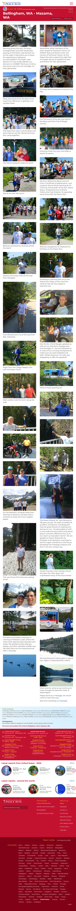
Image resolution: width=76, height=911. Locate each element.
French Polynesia (60, 861)
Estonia (51, 858)
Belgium (29, 850)
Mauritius (22, 876)
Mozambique (33, 879)
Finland (43, 861)
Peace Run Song (65, 820)
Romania (55, 886)
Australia (35, 848)
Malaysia (39, 873)
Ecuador (30, 858)
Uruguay (55, 899)
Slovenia (64, 891)
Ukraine (35, 899)
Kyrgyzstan (58, 868)
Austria (42, 848)
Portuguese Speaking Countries (29, 886)
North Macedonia (55, 881)
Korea (50, 868)
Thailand (39, 897)
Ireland (62, 866)
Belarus (21, 850)
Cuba (47, 855)
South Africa (36, 894)
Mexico (29, 876)
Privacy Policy (64, 826)
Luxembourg (56, 871)
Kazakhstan (29, 868)
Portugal (63, 884)
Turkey (63, 897)
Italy (68, 866)
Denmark (22, 858)
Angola (42, 845)
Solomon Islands (24, 894)
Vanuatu (63, 899)
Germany (22, 863)
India (47, 866)
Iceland (40, 866)
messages (63, 701)
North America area (41, 881)
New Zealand (23, 881)
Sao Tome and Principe (50, 889)
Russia (62, 886)
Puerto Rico (46, 886)
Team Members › (57, 18)
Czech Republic (63, 855)
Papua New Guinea (31, 884)
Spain (61, 894)
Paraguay (42, 884)
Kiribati (43, 868)
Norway (66, 881)
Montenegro (23, 879)
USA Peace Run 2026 (63, 840)
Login (70, 904)
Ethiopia (67, 858)
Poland (55, 884)
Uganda (28, 899)
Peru (49, 884)
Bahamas (50, 848)
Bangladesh (59, 848)
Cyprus (53, 855)
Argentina (59, 845)
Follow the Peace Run (44, 803)
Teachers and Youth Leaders (46, 806)
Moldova (46, 876)
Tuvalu (21, 899)
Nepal (50, 879)
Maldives (47, 873)
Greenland (54, 863)
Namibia (43, 879)
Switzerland (23, 897)
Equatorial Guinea (41, 858)
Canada (42, 853)
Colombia (22, 855)
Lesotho (21, 871)
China (65, 853)
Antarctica (50, 845)
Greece (46, 863)
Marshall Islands (63, 873)
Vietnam (21, 902)
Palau (21, 884)
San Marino (37, 889)
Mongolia (62, 876)
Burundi (35, 853)
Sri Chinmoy (64, 813)
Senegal (63, 889)
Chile (59, 853)
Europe (21, 861)
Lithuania (47, 871)
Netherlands (58, 879)
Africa (21, 845)
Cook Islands (31, 855)
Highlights (63, 806)
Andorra (35, 845)
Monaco (54, 876)
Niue (31, 881)
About (62, 803)
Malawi (31, 873)
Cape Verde (51, 853)
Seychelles (28, 891)
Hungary (33, 866)
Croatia (40, 855)
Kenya (37, 868)
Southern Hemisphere (49, 894)
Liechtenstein (37, 871)
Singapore (48, 891)
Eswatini (59, 858)
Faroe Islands (30, 861)
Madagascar (23, 873)
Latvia (66, 868)
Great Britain (38, 863)
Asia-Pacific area (24, 848)
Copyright (63, 830)
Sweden (67, 894)
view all (72, 763)
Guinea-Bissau (23, 866)
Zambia (29, 902)
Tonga (57, 897)
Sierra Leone (38, 891)
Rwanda (21, 889)
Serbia (21, 891)
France (50, 861)
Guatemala (64, 863)
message (58, 696)
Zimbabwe (37, 902)
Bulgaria (27, 853)
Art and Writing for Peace (45, 813)
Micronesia (37, 876)
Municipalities (41, 810)
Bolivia (36, 850)
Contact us (63, 810)
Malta (54, 873)
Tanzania (32, 897)
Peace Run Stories (66, 817)
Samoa (28, 889)
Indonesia (54, 866)
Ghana (29, 863)
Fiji (38, 861)
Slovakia (56, 891)
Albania (27, 845)
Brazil (21, 853)
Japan (21, 868)
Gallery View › (68, 18)
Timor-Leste (48, 897)
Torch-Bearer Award (66, 823)
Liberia (28, 871)
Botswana (62, 850)
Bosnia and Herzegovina (49, 850)
